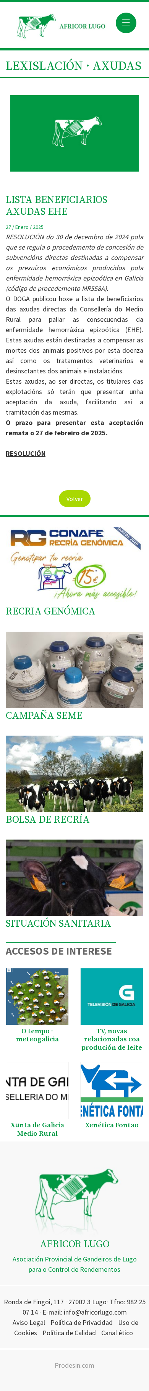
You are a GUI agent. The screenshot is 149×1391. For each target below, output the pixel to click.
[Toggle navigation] (126, 23)
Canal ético (117, 1332)
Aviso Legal (29, 1322)
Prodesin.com (74, 1365)
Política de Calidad (69, 1332)
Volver (74, 499)
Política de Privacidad (81, 1322)
